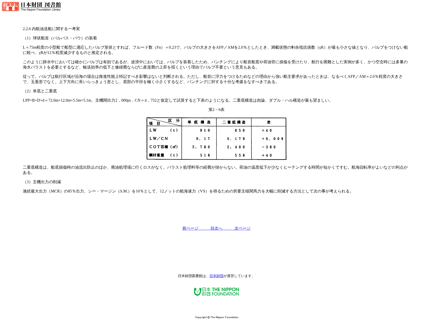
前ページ (196, 228)
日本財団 (216, 276)
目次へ (222, 228)
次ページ (243, 228)
